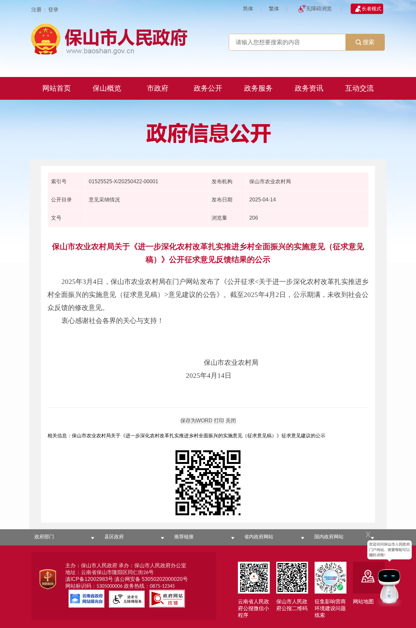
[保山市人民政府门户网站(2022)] (208, 38)
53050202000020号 (165, 579)
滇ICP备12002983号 (89, 579)
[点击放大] (208, 483)
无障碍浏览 (319, 8)
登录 (53, 9)
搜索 (368, 42)
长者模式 (371, 8)
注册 (36, 9)
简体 (248, 8)
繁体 (274, 8)
